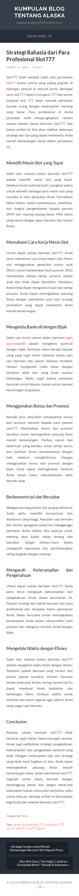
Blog (25, 816)
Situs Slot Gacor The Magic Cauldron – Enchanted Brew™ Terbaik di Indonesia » (43, 863)
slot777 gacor (36, 828)
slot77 (11, 83)
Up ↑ (41, 887)
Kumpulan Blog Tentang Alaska (39, 12)
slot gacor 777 (54, 824)
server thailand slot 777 (28, 824)
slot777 (21, 828)
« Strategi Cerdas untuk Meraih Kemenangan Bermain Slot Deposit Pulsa (36, 848)
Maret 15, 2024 (17, 67)
